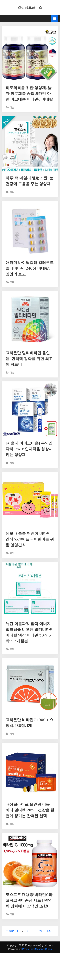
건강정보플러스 (30, 7)
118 (41, 930)
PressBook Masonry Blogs (37, 949)
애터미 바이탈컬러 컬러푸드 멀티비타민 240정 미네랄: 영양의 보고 (30, 268)
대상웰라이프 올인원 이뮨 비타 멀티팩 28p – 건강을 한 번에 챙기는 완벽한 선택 (30, 810)
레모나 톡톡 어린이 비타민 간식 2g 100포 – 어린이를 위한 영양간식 (30, 539)
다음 (48, 930)
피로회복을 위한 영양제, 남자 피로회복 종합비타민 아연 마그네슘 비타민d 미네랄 (29, 93)
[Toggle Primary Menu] (54, 18)
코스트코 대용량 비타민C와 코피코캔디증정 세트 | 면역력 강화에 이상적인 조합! (29, 900)
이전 (11, 930)
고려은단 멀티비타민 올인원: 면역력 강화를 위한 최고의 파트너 (29, 358)
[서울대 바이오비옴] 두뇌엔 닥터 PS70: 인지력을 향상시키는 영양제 (29, 449)
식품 (12, 107)
